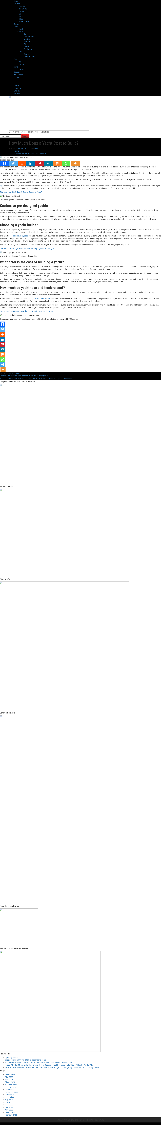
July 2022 (8, 1102)
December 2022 (11, 1089)
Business (17, 24)
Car (20, 14)
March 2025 (10, 1074)
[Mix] (57, 163)
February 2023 (11, 1084)
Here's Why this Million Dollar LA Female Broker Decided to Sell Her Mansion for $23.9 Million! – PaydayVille (49, 1065)
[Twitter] (13, 163)
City (20, 52)
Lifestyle (17, 4)
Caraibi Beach (29, 37)
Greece (26, 54)
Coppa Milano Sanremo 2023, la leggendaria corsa (25, 1060)
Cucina (21, 64)
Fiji (25, 44)
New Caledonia (29, 57)
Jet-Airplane (23, 9)
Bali (25, 34)
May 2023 (9, 1077)
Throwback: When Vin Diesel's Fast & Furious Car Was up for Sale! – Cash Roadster (39, 1062)
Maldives (27, 39)
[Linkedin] (30, 163)
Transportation (14, 373)
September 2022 (11, 1097)
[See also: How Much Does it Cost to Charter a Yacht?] (21, 192)
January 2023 (10, 1087)
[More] (75, 163)
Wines (21, 62)
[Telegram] (2, 364)
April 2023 (9, 1079)
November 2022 (11, 1092)
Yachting (22, 11)
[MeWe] (48, 163)
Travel (16, 26)
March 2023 (10, 1082)
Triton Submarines (41, 298)
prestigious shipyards (18, 236)
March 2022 (10, 1112)
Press (35, 148)
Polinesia (27, 42)
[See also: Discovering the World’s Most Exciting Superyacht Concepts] (27, 248)
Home (16, 1)
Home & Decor (24, 21)
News (16, 67)
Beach (21, 32)
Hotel (21, 29)
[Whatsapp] (66, 163)
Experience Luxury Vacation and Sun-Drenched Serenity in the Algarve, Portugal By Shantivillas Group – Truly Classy (52, 1067)
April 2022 (9, 1110)
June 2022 (9, 1105)
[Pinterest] (39, 163)
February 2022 (11, 1115)
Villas (21, 19)
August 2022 (10, 1099)
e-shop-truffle (19, 74)
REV (1, 185)
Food (15, 59)
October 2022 (10, 1094)
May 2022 (9, 1107)
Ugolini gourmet (11, 1057)
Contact (16, 72)
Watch (21, 16)
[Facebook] (4, 163)
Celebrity (22, 6)
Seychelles (28, 49)
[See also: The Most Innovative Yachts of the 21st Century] (26, 311)
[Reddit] (22, 163)
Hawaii (26, 47)
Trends (21, 69)
